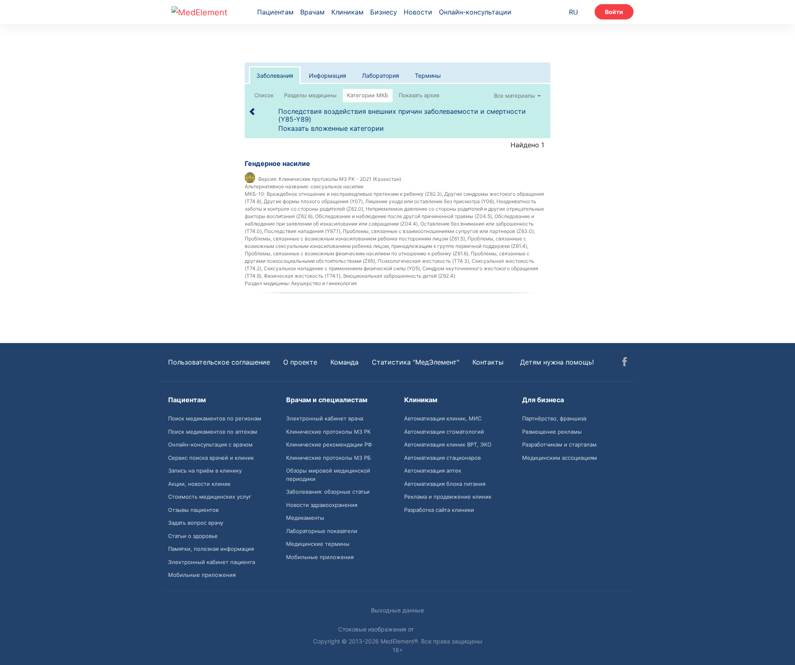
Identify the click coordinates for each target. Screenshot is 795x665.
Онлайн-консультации (475, 12)
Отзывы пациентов (193, 510)
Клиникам (347, 12)
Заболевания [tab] (274, 75)
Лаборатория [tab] (380, 75)
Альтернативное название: (277, 186)
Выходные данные (397, 610)
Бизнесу (383, 12)
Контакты (488, 362)
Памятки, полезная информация (211, 548)
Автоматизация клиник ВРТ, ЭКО (447, 444)
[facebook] (625, 363)
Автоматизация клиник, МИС (443, 418)
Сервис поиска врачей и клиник (211, 457)
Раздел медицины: (267, 283)
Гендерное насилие (277, 163)
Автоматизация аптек (432, 470)
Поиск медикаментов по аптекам (212, 431)
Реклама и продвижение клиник (447, 496)
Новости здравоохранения (321, 505)
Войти (614, 11)
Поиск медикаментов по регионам (214, 418)
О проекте (300, 362)
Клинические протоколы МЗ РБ (328, 457)
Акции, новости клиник (199, 483)
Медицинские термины (317, 543)
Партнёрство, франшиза (554, 418)
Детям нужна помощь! (557, 362)
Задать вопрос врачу (195, 522)
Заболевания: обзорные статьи (328, 491)
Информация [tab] (327, 75)
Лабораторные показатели (321, 531)
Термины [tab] (428, 75)
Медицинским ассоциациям (559, 457)
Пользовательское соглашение (219, 362)
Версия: (267, 179)
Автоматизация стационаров (442, 457)
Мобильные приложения (202, 574)
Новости (418, 12)
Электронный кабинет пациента (211, 562)
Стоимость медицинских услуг (209, 496)
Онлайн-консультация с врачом (210, 444)
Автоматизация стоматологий (444, 431)
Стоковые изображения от (376, 629)
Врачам (312, 12)
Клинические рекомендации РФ (329, 444)
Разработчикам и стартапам (559, 444)
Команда (344, 362)
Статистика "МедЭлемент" (415, 362)
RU (573, 12)
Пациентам (275, 12)
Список (264, 95)
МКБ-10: (255, 194)
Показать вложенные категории (331, 128)
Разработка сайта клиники (439, 510)
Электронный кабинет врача (324, 418)
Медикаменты (305, 517)
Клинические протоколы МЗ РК (328, 431)
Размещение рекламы (552, 431)
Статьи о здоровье (193, 536)
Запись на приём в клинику (205, 470)
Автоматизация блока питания (444, 483)
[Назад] (252, 111)
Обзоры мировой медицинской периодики (328, 474)
